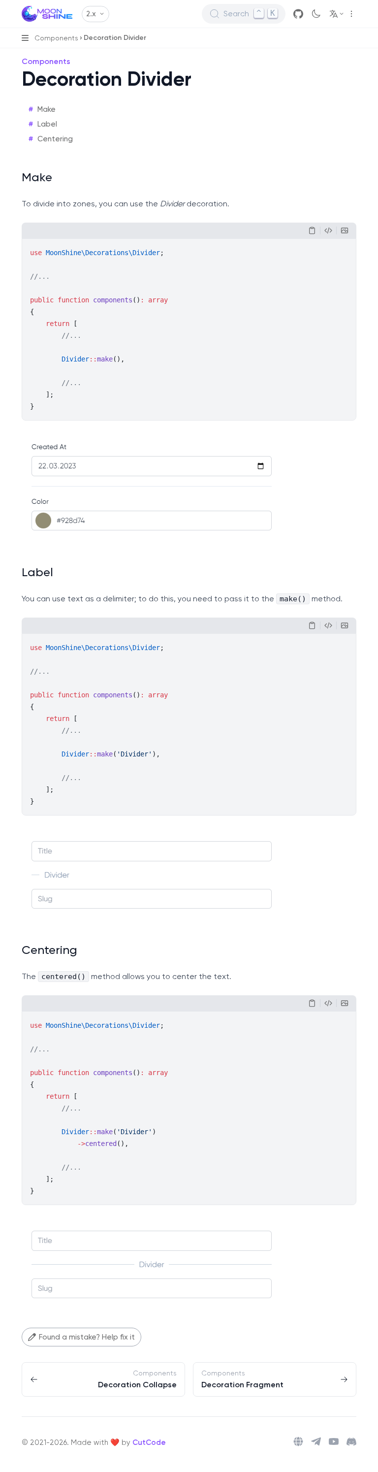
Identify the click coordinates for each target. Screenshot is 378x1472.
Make (46, 109)
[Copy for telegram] (328, 230)
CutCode (149, 1442)
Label (47, 124)
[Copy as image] (344, 230)
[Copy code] (312, 230)
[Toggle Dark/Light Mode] (316, 14)
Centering (55, 138)
